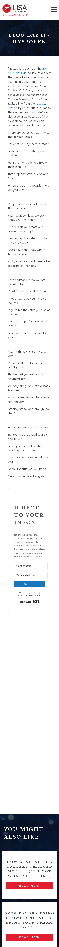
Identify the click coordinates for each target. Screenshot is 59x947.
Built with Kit (30, 601)
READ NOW (29, 885)
